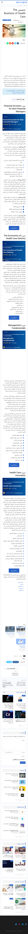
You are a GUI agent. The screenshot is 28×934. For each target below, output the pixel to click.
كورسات (9, 20)
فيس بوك (20, 582)
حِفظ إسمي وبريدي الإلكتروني (18, 759)
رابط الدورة (14, 228)
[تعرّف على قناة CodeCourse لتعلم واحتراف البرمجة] (8, 864)
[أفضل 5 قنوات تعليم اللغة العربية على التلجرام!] (20, 864)
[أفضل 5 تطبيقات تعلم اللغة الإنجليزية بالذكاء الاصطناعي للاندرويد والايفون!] (22, 782)
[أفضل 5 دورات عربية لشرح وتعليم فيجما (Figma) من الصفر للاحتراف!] (8, 698)
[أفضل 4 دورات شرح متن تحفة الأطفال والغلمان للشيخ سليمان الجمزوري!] (20, 888)
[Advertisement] (14, 60)
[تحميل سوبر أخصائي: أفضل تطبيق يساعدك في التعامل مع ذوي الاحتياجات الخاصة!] (22, 795)
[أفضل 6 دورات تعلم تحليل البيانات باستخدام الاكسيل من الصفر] (20, 901)
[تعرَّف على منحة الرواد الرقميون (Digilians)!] (20, 714)
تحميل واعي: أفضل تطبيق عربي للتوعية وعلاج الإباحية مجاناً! (20, 684)
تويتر (21, 584)
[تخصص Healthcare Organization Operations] (20, 641)
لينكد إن (21, 590)
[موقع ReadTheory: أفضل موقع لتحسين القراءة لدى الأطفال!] (22, 832)
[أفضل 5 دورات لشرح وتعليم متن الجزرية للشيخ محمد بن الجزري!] (20, 698)
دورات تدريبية (5, 20)
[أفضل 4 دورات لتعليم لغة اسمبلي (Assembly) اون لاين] (8, 901)
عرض (14, 99)
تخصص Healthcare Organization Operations (21, 646)
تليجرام (21, 588)
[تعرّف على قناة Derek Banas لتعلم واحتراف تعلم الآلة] (8, 850)
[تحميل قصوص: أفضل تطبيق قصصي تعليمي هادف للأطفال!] (22, 812)
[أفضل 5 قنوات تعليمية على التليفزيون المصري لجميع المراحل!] (20, 850)
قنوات (24, 847)
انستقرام (20, 586)
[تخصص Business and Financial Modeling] (10, 629)
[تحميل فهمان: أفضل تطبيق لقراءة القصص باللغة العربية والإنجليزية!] (22, 818)
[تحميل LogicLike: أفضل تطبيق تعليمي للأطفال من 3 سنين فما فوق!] (22, 825)
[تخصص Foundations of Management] (20, 629)
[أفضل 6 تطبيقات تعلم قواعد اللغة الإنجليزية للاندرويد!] (22, 775)
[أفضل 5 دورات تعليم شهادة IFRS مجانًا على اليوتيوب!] (8, 888)
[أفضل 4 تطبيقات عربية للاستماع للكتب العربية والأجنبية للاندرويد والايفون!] (22, 788)
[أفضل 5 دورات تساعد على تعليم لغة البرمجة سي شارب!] (8, 714)
